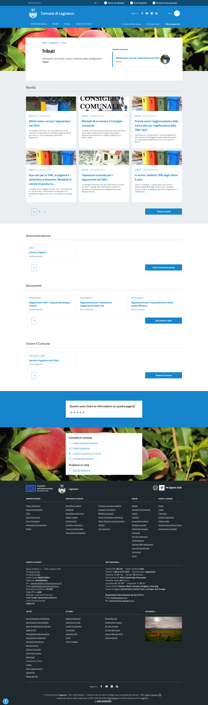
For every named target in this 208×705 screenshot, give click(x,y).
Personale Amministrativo (36, 525)
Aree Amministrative (34, 509)
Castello (135, 517)
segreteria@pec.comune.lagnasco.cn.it (46, 583)
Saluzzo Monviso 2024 (114, 634)
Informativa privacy (33, 653)
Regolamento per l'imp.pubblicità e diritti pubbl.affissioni (152, 304)
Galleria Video (163, 521)
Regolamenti (35, 298)
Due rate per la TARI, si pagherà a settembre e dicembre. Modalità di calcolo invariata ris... (50, 179)
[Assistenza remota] (160, 694)
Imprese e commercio (106, 509)
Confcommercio (111, 637)
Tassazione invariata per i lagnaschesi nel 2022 (97, 177)
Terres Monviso (111, 618)
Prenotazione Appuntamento (37, 634)
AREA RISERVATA (104, 701)
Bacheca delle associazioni (142, 544)
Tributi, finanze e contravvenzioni (111, 521)
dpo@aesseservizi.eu (119, 597)
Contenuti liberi (37, 355)
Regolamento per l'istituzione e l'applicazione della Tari (96, 304)
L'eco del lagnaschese (140, 548)
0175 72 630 (34, 574)
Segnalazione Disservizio (36, 637)
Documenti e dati (164, 320)
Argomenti (54, 42)
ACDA (68, 637)
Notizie (134, 505)
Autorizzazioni (71, 521)
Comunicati (136, 552)
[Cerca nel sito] (177, 13)
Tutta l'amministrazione (163, 267)
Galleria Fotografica (166, 517)
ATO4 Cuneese (72, 641)
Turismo (101, 525)
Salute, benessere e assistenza (110, 517)
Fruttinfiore (70, 630)
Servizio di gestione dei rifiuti (44, 360)
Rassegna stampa (139, 525)
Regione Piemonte (34, 3)
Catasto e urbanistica (74, 525)
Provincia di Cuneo (73, 622)
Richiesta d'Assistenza (35, 641)
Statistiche (30, 672)
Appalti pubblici (72, 517)
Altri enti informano (140, 536)
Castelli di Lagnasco (73, 626)
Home (44, 42)
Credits (29, 664)
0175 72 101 (34, 571)
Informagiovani (138, 540)
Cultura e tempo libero (74, 529)
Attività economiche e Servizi (170, 525)
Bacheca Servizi (32, 645)
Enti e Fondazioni (33, 521)
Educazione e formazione (76, 532)
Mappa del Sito (32, 676)
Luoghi (161, 509)
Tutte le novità (163, 211)
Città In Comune (151, 694)
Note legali (30, 657)
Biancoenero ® (113, 698)
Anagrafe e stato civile (75, 513)
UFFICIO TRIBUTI (38, 252)
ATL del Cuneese (111, 626)
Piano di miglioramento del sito (38, 626)
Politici (28, 529)
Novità (32, 116)
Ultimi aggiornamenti (34, 668)
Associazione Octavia (113, 622)
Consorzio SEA (71, 634)
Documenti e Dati (33, 517)
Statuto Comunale (33, 649)
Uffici (32, 248)
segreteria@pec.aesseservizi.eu (121, 600)
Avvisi (134, 556)
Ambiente (70, 509)
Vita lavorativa (104, 529)
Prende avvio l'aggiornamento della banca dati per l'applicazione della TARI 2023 (156, 125)
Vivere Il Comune (164, 375)
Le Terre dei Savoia (112, 630)
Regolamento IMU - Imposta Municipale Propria (49, 304)
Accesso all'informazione (131, 24)
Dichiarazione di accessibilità (37, 622)
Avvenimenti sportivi (140, 521)
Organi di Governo (33, 505)
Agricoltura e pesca (73, 505)
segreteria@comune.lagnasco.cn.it (45, 586)
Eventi (161, 505)
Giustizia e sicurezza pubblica (109, 505)
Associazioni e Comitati (167, 529)
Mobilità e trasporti (105, 513)
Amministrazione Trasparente (37, 618)
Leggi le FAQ (31, 630)
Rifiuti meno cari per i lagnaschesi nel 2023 (137, 58)
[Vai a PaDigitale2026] (167, 487)
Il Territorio (162, 513)
